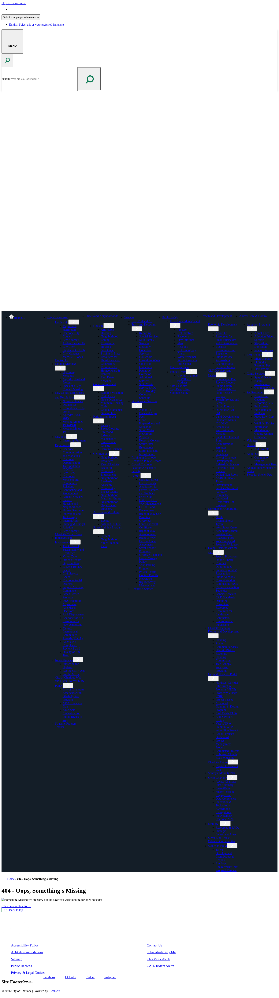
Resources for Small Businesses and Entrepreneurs (226, 340)
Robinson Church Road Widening (226, 756)
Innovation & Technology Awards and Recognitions (224, 807)
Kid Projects (261, 449)
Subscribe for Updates (71, 665)
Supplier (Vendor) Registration (226, 571)
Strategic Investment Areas (226, 832)
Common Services (227, 646)
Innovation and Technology (72, 515)
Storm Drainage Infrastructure (148, 452)
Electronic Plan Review (225, 469)
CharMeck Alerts (158, 959)
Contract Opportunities (224, 565)
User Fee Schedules (222, 452)
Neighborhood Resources (109, 459)
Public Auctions (225, 576)
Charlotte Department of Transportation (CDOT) (71, 464)
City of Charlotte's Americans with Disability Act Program (73, 694)
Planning (221, 640)
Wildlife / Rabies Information (264, 425)
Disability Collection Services (145, 350)
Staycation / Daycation (261, 345)
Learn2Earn (223, 788)
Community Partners (261, 459)
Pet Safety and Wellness (263, 411)
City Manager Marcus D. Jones (73, 355)
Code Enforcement (104, 384)
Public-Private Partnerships (224, 358)
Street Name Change (108, 444)
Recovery (183, 336)
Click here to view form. (16, 906)
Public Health (178, 371)
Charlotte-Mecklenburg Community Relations (71, 481)
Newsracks (145, 578)
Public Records (21, 966)
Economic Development (222, 324)
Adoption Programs (258, 324)
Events (105, 520)
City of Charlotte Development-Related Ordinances (227, 461)
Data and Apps (148, 413)
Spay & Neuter (263, 377)
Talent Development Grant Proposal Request (225, 855)
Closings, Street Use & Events (148, 481)
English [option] (36, 24)
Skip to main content (14, 3)
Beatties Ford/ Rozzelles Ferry (225, 536)
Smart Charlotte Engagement (225, 793)
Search (6, 78)
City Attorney (71, 530)
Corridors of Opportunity (223, 508)
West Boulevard (225, 541)
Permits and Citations (261, 398)
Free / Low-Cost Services (264, 418)
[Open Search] (7, 60)
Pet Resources (255, 392)
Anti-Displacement (74, 614)
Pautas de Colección (145, 372)
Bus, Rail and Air (142, 321)
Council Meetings (65, 363)
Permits (136, 475)
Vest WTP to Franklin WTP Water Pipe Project (227, 727)
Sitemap (16, 959)
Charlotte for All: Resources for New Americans (73, 621)
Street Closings (110, 428)
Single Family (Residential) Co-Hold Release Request (226, 391)
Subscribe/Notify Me (161, 952)
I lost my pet (261, 368)
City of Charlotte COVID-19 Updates (187, 379)
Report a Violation (112, 392)
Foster (250, 471)
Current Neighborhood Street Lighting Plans (110, 541)
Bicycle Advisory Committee (73, 588)
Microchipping (263, 358)
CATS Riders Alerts (160, 966)
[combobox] (21, 17)
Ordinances (69, 404)
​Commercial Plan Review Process (226, 380)
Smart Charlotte (217, 777)
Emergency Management (185, 321)
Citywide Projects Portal (222, 674)
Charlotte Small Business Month (225, 365)
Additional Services (145, 379)
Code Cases (108, 396)
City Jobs (60, 436)
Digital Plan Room (227, 474)
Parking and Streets (104, 416)
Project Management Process (223, 744)
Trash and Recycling (144, 324)
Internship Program (74, 440)
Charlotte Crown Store (68, 534)
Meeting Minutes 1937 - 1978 (73, 430)
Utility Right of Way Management (150, 502)
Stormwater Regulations (146, 445)
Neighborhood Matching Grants (111, 496)
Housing (98, 325)
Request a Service (142, 588)
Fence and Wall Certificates (148, 525)
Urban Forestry (225, 406)
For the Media (71, 674)
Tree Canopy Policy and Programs (223, 667)
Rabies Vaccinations (262, 382)
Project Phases (224, 699)
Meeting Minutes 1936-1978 (73, 423)
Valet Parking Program (147, 566)
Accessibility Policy (25, 945)
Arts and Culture (111, 524)
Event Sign (145, 496)
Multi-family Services (146, 341)
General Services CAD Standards (226, 595)
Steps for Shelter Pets (259, 474)
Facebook (49, 977)
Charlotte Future (218, 762)
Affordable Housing (107, 331)
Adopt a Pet (261, 333)
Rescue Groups (263, 350)
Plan (180, 343)
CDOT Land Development (147, 508)
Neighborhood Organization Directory (109, 505)
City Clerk (69, 472)
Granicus (55, 991)
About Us (145, 409)
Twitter (90, 977)
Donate (251, 445)
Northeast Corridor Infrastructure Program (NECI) (227, 686)
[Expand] (74, 316)
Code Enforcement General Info (112, 411)
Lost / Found (254, 354)
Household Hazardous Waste (149, 358)
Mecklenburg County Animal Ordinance (263, 434)
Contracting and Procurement (72, 491)
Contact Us (62, 360)
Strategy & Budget (74, 524)
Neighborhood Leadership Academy (109, 481)
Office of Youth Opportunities (72, 561)
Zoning (220, 643)
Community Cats (264, 387)
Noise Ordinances (111, 399)
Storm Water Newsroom (146, 432)
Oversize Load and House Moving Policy (150, 558)
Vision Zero (70, 556)
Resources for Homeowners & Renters (110, 371)
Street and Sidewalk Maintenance (108, 435)
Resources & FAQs (227, 827)
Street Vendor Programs (147, 549)
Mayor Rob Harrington (69, 328)
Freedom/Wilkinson (227, 544)
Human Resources (74, 510)
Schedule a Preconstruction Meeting (225, 430)
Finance (67, 500)
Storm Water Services (144, 401)
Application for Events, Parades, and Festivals (149, 490)
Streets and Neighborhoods (102, 316)
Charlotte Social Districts (72, 582)
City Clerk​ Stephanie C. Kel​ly (74, 348)
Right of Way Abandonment (147, 532)
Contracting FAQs (227, 583)
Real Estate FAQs (226, 713)
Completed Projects (227, 750)
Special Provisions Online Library (227, 558)
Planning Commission (223, 658)
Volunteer (252, 440)
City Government (57, 317)
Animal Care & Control (253, 316)
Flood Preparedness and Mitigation (149, 423)
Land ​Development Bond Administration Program (227, 442)
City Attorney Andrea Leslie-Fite (74, 341)
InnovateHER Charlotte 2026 (224, 817)
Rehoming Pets (263, 403)
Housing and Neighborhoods (72, 505)
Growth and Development (216, 316)
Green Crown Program (71, 595)
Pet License (261, 406)
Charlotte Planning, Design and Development (223, 629)
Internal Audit (71, 520)
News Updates (64, 660)
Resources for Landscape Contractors (224, 614)
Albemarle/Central (227, 530)
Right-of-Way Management (147, 583)
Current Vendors (225, 580)
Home (11, 879)
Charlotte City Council (71, 334)
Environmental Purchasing (224, 623)
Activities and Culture (106, 512)
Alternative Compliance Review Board (71, 645)
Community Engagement (108, 473)
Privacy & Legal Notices (28, 973)
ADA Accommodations (27, 952)
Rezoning (221, 653)
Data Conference (226, 798)
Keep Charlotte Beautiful (110, 466)
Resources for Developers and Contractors (110, 360)
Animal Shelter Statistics (261, 467)
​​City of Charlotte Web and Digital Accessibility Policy (69, 681)
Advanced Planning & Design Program (227, 706)
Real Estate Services (107, 379)
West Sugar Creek (226, 527)
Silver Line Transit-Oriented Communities (221, 839)
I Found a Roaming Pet (262, 363)
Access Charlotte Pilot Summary (226, 783)
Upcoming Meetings (69, 374)
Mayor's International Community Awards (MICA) (73, 633)
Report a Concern (149, 440)
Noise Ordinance (73, 401)
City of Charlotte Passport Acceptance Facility (144, 468)
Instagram (110, 977)
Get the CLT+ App (74, 670)
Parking (105, 425)
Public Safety (170, 317)
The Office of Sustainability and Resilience (73, 550)
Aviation (68, 527)
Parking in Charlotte (144, 457)
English (36, 9)
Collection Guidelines (145, 365)
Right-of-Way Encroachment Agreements (147, 541)
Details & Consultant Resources (222, 604)
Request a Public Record (146, 461)
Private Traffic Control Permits (148, 573)
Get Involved (101, 453)
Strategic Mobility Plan (222, 773)
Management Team (265, 464)
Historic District (225, 650)
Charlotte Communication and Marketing (72, 452)
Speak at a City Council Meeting (73, 387)
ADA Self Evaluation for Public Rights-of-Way (73, 715)
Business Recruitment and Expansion (225, 350)
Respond (182, 346)
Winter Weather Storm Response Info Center (187, 360)
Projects (144, 437)
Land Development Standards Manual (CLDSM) (227, 420)
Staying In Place (110, 353)
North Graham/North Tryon (224, 521)
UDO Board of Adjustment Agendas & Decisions (72, 606)
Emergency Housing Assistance (107, 347)
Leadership (61, 322)
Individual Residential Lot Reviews (225, 502)
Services (129, 317)
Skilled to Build (217, 846)
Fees (142, 416)
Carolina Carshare (111, 449)
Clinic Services (256, 373)
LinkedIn (70, 977)
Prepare (182, 329)
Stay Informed (186, 339)
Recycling (145, 333)
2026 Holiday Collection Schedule (147, 394)
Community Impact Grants (109, 490)
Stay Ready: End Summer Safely (180, 391)
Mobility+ (214, 823)
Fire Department (179, 367)
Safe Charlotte (178, 385)
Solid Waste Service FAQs (147, 386)
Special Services (149, 336)
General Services (73, 496)
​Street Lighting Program (107, 527)
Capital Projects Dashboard (225, 735)
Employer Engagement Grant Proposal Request (227, 867)
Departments (62, 445)
